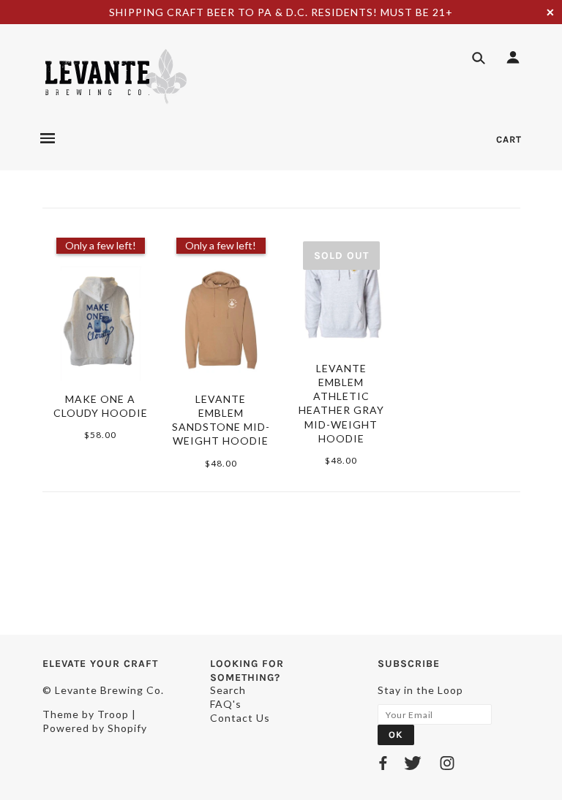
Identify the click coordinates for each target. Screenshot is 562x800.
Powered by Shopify (94, 728)
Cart (509, 139)
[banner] (115, 76)
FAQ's (225, 704)
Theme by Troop (85, 714)
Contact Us (240, 718)
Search (228, 690)
